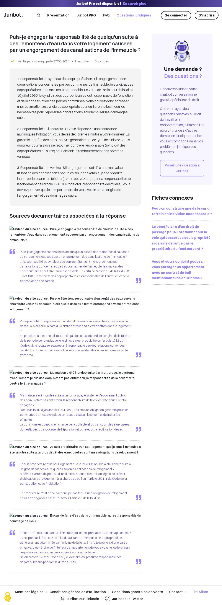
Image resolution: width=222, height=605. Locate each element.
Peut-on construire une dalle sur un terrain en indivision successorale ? (182, 211)
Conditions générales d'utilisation (78, 592)
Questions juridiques (134, 15)
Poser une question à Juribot (182, 168)
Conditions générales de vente (137, 592)
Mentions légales (29, 592)
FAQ (106, 15)
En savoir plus (134, 3)
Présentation (58, 15)
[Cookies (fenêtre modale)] (7, 597)
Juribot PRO (86, 15)
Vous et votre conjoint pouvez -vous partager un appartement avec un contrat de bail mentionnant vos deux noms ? (178, 269)
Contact (176, 592)
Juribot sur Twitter (127, 599)
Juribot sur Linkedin (83, 599)
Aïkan (203, 592)
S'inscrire (207, 15)
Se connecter (176, 15)
